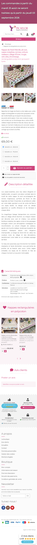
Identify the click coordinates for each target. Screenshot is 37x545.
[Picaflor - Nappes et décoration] (18, 28)
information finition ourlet (24, 280)
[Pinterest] (12, 508)
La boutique (5, 439)
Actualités (4, 445)
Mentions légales (7, 457)
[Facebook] (3, 508)
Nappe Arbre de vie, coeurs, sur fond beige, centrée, (26, 339)
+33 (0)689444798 (28, 404)
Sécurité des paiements (9, 476)
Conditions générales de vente (11, 479)
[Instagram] (8, 508)
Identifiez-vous (7, 384)
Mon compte (5, 467)
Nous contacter (28, 407)
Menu (19, 39)
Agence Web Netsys (29, 529)
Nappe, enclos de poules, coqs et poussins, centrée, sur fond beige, (9, 339)
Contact (4, 448)
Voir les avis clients (10, 405)
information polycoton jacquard (21, 277)
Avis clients (5, 442)
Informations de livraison (9, 470)
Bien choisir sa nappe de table (12, 174)
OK (28, 496)
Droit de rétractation (8, 473)
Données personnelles (8, 451)
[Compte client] (27, 34)
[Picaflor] (2, 44)
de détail (6, 133)
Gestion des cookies (8, 454)
